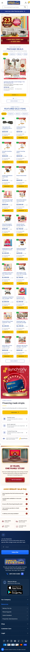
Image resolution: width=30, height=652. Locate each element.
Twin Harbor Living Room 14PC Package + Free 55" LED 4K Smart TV (22, 274)
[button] (4, 3)
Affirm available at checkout (14, 11)
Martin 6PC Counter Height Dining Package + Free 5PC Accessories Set (7, 347)
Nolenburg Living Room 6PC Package (21, 321)
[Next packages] (27, 70)
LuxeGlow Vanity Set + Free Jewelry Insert (7, 273)
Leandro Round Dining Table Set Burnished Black (21, 225)
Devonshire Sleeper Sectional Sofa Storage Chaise (21, 201)
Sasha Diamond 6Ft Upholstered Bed (21, 249)
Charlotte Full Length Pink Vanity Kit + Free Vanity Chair (7, 201)
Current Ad (7, 14)
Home (2, 14)
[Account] (26, 3)
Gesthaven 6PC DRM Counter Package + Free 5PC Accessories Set (14, 82)
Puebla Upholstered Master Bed (7, 176)
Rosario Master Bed (21, 175)
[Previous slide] (1, 11)
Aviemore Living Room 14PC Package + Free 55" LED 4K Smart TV (7, 298)
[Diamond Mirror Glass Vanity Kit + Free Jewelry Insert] (7, 315)
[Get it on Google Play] (15, 592)
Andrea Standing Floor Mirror (21, 127)
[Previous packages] (3, 70)
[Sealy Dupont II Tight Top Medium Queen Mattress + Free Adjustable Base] (7, 242)
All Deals (5, 54)
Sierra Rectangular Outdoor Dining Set (7, 224)
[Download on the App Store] (15, 587)
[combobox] (15, 7)
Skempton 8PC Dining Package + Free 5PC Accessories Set (22, 347)
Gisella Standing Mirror (21, 151)
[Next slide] (28, 11)
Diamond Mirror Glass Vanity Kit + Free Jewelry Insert (7, 322)
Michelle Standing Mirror (7, 151)
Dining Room (25, 113)
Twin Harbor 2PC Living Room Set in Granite (7, 128)
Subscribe (15, 552)
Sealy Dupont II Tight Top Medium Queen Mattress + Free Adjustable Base (7, 250)
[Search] (25, 7)
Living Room (12, 54)
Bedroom (19, 54)
